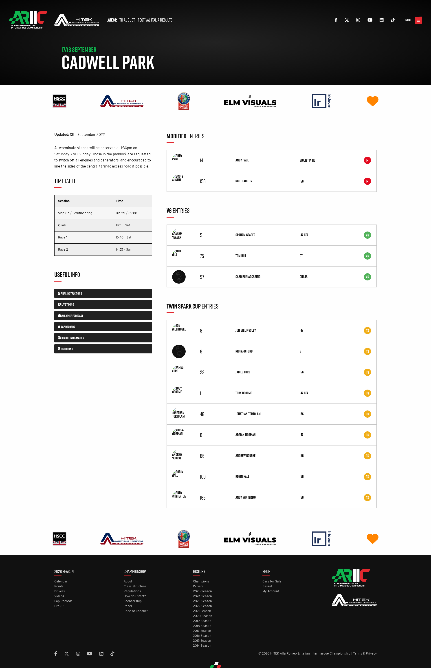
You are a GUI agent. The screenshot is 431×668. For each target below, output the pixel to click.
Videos (59, 596)
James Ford (242, 372)
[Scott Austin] (179, 180)
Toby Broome (243, 392)
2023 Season (202, 601)
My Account (270, 591)
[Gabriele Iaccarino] (179, 276)
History (199, 572)
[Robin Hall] (179, 476)
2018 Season (202, 626)
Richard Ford (244, 351)
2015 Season (202, 640)
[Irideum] (321, 101)
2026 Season (64, 572)
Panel (128, 606)
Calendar (61, 581)
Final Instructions (71, 293)
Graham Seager (245, 234)
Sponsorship (133, 601)
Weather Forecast (72, 315)
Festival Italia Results (155, 20)
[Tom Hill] (179, 255)
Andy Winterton (246, 497)
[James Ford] (179, 371)
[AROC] (184, 101)
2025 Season (202, 591)
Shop (266, 572)
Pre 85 (59, 606)
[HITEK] (122, 101)
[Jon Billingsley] (179, 330)
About (128, 581)
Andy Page (242, 160)
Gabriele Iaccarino (247, 276)
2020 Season (202, 616)
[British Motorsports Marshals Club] (372, 101)
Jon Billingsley (245, 330)
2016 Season (202, 635)
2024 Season (202, 596)
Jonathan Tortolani (248, 413)
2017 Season (202, 631)
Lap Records (68, 326)
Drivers (59, 591)
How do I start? (135, 596)
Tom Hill (240, 255)
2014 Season (202, 645)
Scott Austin (243, 181)
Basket (267, 586)
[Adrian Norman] (179, 434)
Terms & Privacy (365, 653)
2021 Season (202, 611)
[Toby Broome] (179, 392)
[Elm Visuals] (250, 101)
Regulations (132, 591)
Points (59, 586)
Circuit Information (72, 337)
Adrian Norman (245, 434)
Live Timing (67, 304)
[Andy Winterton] (179, 497)
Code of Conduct (136, 611)
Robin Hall (242, 476)
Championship (135, 572)
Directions (66, 349)
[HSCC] (59, 101)
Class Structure (135, 586)
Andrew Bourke (245, 455)
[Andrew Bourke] (179, 455)
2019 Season (202, 621)
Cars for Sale (271, 581)
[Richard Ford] (179, 350)
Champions (201, 581)
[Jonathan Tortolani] (179, 413)
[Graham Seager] (179, 234)
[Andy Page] (179, 159)
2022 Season (202, 606)
